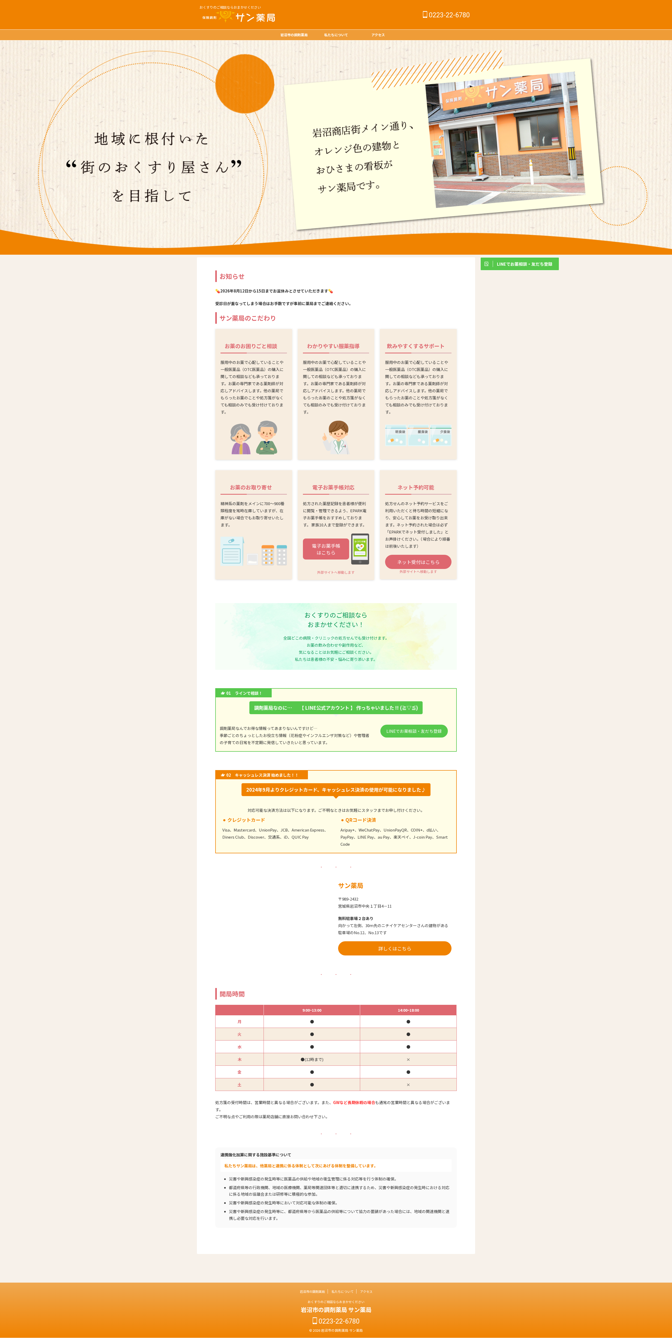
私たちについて (336, 34)
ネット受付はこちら (418, 561)
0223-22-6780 (448, 15)
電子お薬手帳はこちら (326, 549)
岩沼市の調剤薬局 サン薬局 (336, 1309)
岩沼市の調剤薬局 (294, 34)
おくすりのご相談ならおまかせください (336, 1301)
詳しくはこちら (394, 948)
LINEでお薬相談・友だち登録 (414, 731)
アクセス (378, 34)
